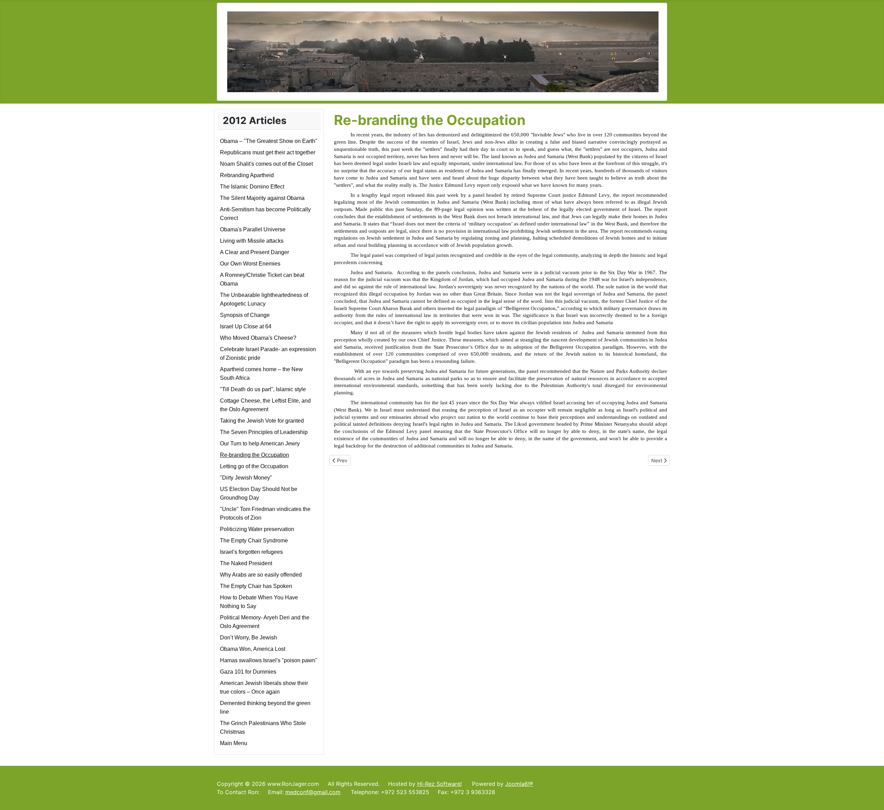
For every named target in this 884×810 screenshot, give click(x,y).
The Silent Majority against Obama (262, 198)
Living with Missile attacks (252, 241)
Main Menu (233, 743)
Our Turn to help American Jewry (260, 443)
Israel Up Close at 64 (245, 326)
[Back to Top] (871, 797)
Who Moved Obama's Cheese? (258, 338)
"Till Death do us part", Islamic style (263, 389)
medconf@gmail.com (312, 792)
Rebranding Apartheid (247, 175)
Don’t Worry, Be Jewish (248, 637)
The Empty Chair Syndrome (254, 540)
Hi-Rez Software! (439, 783)
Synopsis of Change (245, 315)
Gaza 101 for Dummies (248, 672)
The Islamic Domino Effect (252, 187)
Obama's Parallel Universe (253, 229)
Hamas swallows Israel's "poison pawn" (268, 660)
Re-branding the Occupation (254, 455)
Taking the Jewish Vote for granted (262, 421)
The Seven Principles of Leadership (264, 432)
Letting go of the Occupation (254, 466)
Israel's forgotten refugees (251, 552)
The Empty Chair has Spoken (256, 586)
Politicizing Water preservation (257, 529)
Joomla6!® (519, 783)
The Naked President (246, 563)
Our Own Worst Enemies (250, 264)
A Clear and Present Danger (254, 252)
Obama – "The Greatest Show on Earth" (268, 141)
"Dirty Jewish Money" (246, 478)
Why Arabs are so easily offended (261, 575)
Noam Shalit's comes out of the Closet (266, 164)
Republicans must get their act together (267, 152)
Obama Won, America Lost (252, 649)
